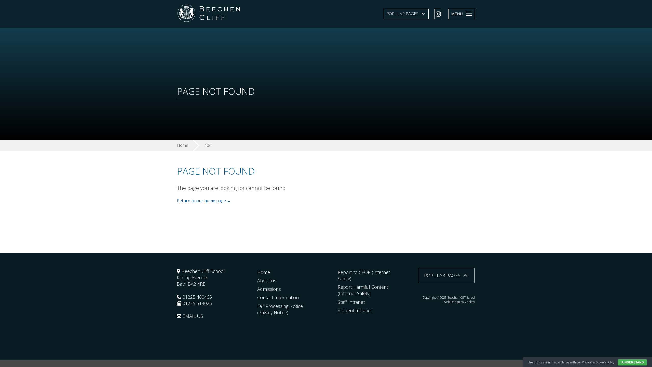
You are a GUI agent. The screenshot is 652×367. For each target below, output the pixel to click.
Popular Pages (402, 14)
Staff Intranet (351, 302)
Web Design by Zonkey (459, 302)
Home (263, 272)
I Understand (632, 362)
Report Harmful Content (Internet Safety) (363, 290)
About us (266, 281)
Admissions (269, 289)
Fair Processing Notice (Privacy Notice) (280, 309)
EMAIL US (192, 316)
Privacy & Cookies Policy (598, 362)
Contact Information (278, 297)
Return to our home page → (204, 200)
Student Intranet (355, 310)
